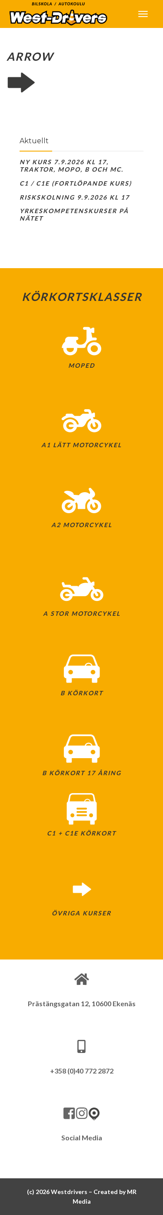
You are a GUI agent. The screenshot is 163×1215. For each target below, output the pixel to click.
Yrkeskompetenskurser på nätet (74, 214)
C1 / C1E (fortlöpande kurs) (76, 183)
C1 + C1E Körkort (81, 833)
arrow (30, 56)
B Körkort (81, 693)
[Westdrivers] (58, 13)
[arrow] (81, 82)
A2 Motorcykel (81, 524)
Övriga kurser (81, 913)
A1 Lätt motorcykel (81, 445)
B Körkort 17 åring (81, 773)
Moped (81, 365)
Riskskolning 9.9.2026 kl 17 (75, 197)
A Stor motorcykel (81, 613)
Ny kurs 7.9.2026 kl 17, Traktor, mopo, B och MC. (71, 165)
